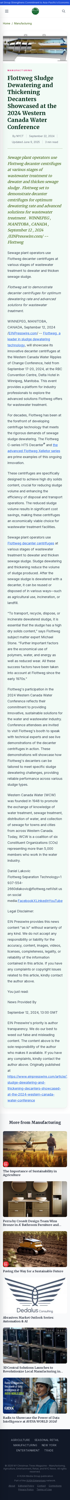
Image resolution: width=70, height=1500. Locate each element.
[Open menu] (6, 11)
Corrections (55, 1485)
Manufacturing (25, 1445)
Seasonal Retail (47, 1440)
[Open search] (63, 11)
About (12, 1485)
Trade (49, 1450)
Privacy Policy (26, 1489)
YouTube (56, 901)
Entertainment (28, 1450)
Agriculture (20, 1440)
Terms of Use (44, 1489)
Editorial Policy (26, 1485)
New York (49, 1445)
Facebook (25, 901)
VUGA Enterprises (36, 1480)
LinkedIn (42, 901)
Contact (41, 1485)
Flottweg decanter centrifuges (30, 543)
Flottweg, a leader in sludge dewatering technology (33, 339)
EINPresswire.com (23, 333)
